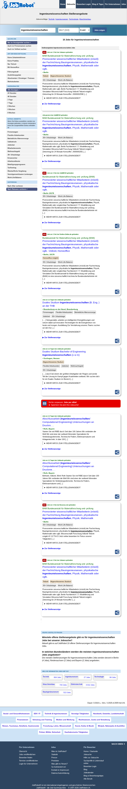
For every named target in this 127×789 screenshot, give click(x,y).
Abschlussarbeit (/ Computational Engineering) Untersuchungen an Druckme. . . (68, 466)
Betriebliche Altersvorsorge (18, 138)
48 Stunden (12, 96)
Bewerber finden (25, 757)
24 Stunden (12, 93)
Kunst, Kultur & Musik (84, 726)
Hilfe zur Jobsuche (91, 757)
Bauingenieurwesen (57, 692)
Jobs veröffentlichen (27, 754)
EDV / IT (37, 714)
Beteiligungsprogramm (16, 164)
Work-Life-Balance (14, 177)
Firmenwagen (13, 132)
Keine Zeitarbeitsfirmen (16, 57)
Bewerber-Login (84, 4)
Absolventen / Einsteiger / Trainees (21, 78)
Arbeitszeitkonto (14, 161)
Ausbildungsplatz (14, 75)
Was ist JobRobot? (59, 751)
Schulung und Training (42, 720)
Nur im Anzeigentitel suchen (18, 42)
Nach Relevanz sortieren (17, 189)
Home (62, 4)
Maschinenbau (85, 19)
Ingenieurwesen (61, 19)
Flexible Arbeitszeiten (16, 135)
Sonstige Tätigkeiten (80, 714)
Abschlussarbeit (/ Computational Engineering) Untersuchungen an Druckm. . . (68, 422)
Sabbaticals (12, 142)
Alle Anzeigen (13, 90)
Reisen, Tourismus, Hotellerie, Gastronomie (20, 726)
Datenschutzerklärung (60, 773)
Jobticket (11, 145)
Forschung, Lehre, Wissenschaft (57, 726)
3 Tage (10, 100)
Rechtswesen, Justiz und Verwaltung (94, 720)
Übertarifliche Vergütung (17, 171)
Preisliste (55, 761)
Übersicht (23, 751)
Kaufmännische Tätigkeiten (76, 732)
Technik (51, 19)
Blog (85, 769)
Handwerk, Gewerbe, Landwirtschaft (108, 714)
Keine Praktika (13, 61)
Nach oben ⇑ (118, 744)
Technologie (73, 19)
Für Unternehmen (112, 4)
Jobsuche (88, 754)
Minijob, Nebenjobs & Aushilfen (111, 726)
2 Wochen (11, 106)
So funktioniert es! (58, 767)
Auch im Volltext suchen (17, 49)
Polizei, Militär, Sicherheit (49, 732)
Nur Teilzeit (12, 64)
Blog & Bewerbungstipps (93, 776)
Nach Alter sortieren (15, 186)
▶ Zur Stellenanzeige (51, 104)
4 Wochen (11, 109)
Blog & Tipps (97, 4)
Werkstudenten (13, 82)
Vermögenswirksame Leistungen (20, 174)
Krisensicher (12, 158)
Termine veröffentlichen (28, 761)
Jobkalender (89, 772)
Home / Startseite (91, 751)
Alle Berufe (88, 779)
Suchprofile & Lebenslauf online (94, 762)
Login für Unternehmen (28, 764)
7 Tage (10, 103)
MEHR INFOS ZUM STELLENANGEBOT (63, 98)
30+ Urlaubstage (14, 155)
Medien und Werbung (65, 720)
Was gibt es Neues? (59, 764)
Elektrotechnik (83, 684)
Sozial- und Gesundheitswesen (16, 714)
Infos (124, 4)
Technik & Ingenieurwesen (56, 714)
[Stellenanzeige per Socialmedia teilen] (117, 107)
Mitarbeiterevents (14, 148)
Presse (54, 757)
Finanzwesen (22, 720)
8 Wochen (11, 113)
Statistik (54, 754)
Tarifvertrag (12, 168)
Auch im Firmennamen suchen (19, 46)
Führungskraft (13, 72)
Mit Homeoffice (13, 67)
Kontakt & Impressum (60, 770)
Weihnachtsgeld (14, 151)
